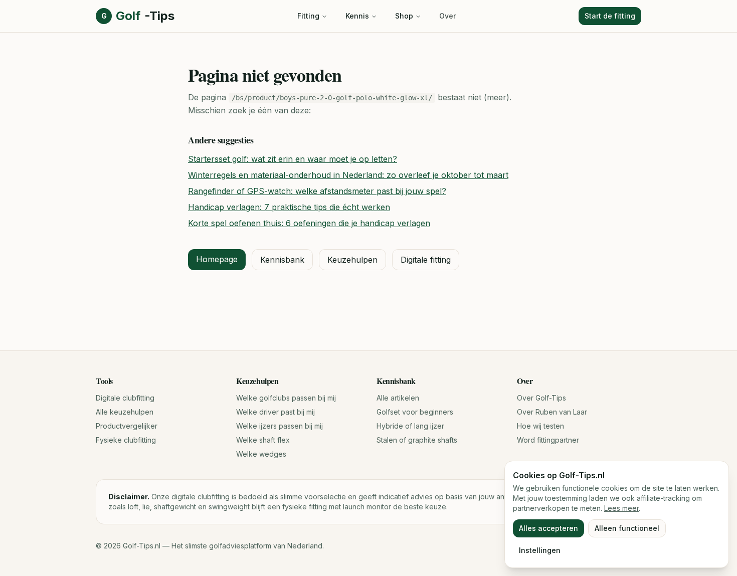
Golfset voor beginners (415, 412)
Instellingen (540, 550)
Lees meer (621, 508)
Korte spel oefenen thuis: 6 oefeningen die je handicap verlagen (309, 223)
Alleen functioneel (627, 528)
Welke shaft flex (263, 440)
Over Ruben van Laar (552, 412)
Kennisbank (282, 260)
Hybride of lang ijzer (410, 426)
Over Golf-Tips (541, 398)
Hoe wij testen (540, 426)
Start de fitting (610, 16)
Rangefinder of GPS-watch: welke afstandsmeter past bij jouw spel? (317, 191)
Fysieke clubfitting (126, 440)
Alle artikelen (398, 398)
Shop (404, 16)
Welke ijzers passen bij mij (279, 426)
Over (447, 16)
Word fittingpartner (548, 440)
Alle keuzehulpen (124, 412)
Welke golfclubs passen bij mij (286, 398)
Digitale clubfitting (125, 398)
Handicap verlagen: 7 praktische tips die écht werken (289, 207)
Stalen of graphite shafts (417, 440)
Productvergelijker (126, 426)
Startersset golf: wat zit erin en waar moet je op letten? (292, 159)
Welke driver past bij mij (275, 412)
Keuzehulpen (352, 260)
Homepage (217, 259)
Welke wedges (261, 454)
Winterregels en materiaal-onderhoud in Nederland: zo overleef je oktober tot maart (348, 175)
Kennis (357, 16)
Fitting (308, 16)
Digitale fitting (426, 260)
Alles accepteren (548, 528)
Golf (137, 16)
